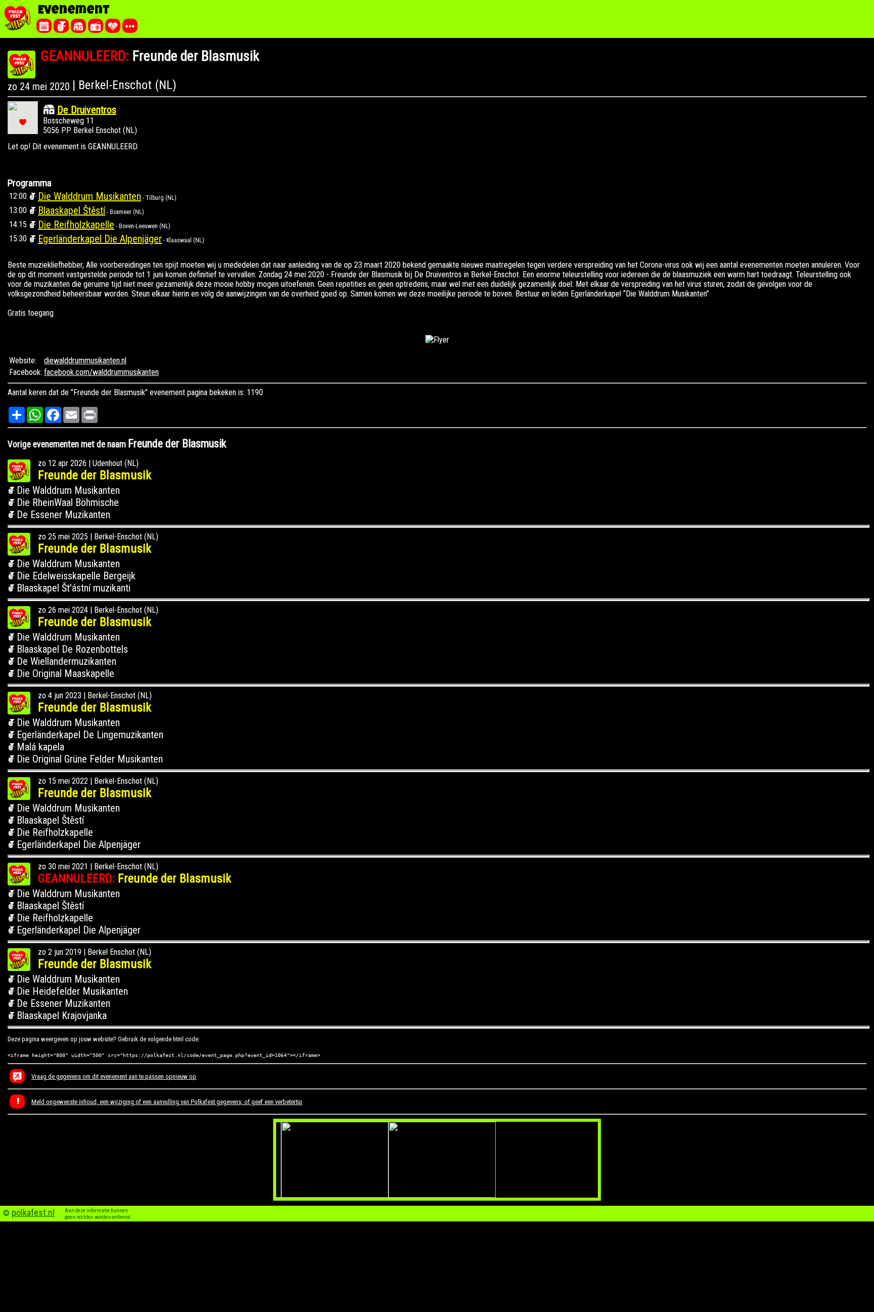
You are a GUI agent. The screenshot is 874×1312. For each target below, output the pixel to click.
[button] (22, 122)
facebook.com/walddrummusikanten (101, 372)
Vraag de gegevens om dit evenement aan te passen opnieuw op (113, 1076)
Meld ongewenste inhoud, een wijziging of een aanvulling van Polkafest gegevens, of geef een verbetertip (166, 1102)
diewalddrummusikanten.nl (85, 360)
